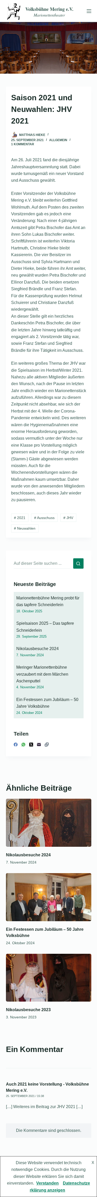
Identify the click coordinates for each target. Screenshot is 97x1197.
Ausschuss (44, 518)
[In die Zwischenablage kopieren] (47, 744)
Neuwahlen (24, 528)
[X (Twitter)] (31, 744)
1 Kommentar (22, 144)
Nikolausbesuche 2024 (37, 648)
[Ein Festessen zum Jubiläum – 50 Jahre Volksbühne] (48, 897)
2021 (19, 518)
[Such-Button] (78, 563)
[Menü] (88, 11)
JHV (68, 518)
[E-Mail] (39, 744)
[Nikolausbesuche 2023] (48, 978)
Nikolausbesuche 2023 (28, 1010)
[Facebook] (16, 744)
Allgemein (58, 140)
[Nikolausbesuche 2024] (48, 823)
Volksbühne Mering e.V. (49, 9)
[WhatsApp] (23, 744)
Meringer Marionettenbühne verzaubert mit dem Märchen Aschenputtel (42, 674)
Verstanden (47, 1183)
